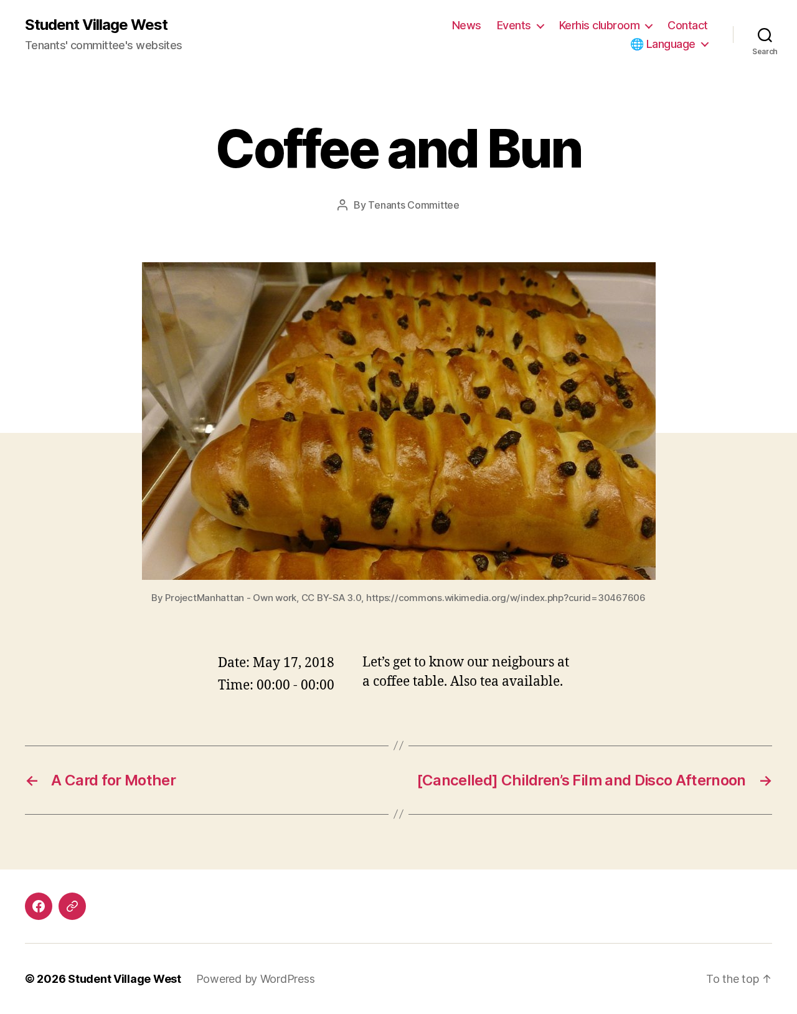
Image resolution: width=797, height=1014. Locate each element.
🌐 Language (663, 43)
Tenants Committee (413, 205)
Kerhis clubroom (599, 25)
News (466, 25)
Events (514, 25)
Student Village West (96, 24)
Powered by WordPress (255, 978)
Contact (687, 25)
